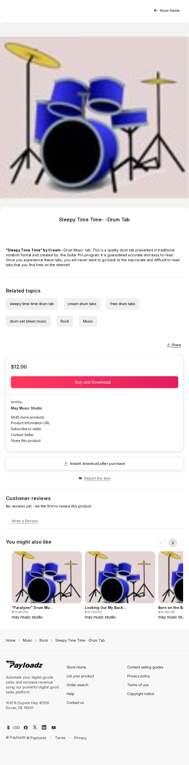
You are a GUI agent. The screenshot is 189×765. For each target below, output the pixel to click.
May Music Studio (26, 408)
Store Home (170, 10)
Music (88, 321)
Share (176, 345)
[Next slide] (172, 542)
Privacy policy (138, 676)
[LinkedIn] (44, 727)
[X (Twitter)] (35, 727)
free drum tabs (122, 303)
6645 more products (27, 417)
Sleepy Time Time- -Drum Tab (80, 640)
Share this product (26, 441)
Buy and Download (94, 382)
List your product (80, 676)
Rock (64, 321)
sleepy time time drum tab (32, 303)
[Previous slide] (161, 542)
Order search (77, 685)
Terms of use (138, 685)
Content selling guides (145, 667)
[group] (47, 585)
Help (70, 694)
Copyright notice (140, 694)
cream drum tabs (82, 303)
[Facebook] (25, 727)
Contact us (75, 702)
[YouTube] (53, 727)
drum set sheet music (28, 321)
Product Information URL (30, 423)
